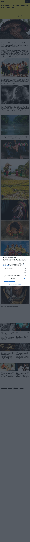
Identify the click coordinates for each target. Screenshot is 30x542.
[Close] (28, 257)
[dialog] (15, 271)
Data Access (15, 284)
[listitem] (15, 268)
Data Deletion (10, 284)
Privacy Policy (19, 284)
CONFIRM (9, 281)
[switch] (25, 270)
